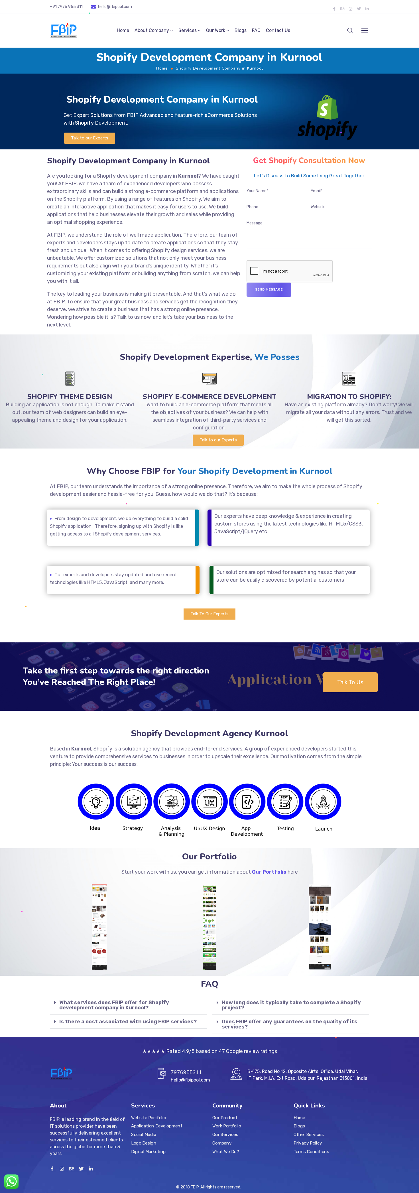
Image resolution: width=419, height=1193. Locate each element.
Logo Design (143, 1143)
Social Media (143, 1134)
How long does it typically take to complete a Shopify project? (291, 1005)
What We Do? (225, 1151)
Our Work (215, 30)
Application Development (156, 1126)
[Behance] (342, 9)
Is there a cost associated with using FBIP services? (128, 1021)
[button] (89, 138)
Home (123, 30)
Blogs (241, 30)
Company (221, 1143)
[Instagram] (351, 9)
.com (127, 6)
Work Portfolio (226, 1126)
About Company (152, 30)
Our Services (225, 1134)
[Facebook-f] (334, 9)
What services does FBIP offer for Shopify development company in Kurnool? (114, 1005)
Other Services (309, 1134)
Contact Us (278, 30)
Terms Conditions (311, 1151)
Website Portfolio (148, 1117)
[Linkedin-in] (367, 9)
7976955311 (186, 1072)
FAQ (256, 30)
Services (187, 30)
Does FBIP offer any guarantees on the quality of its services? (289, 1024)
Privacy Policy (308, 1143)
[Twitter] (359, 9)
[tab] (128, 1005)
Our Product (224, 1117)
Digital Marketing (148, 1151)
